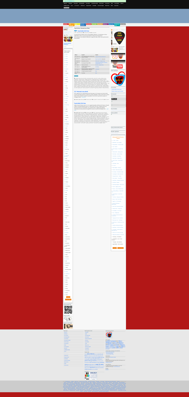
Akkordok (122, 3)
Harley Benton (67, 238)
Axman (66, 188)
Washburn (67, 167)
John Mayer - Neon (116, 163)
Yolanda (66, 115)
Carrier (66, 203)
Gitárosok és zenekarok (91, 381)
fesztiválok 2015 (94, 80)
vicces (86, 369)
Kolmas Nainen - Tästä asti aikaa (118, 144)
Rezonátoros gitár (72, 390)
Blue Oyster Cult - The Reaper (117, 220)
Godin (66, 147)
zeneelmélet (90, 369)
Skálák (90, 382)
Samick (66, 79)
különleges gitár (91, 364)
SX (65, 219)
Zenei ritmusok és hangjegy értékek (74, 383)
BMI (66, 198)
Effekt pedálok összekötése (81, 389)
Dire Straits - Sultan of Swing (117, 153)
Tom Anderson (67, 186)
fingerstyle (96, 357)
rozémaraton (88, 85)
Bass (66, 224)
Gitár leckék (94, 24)
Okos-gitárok (76, 3)
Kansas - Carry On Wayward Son (118, 188)
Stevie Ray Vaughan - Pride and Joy (118, 184)
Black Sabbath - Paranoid (117, 167)
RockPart (84, 85)
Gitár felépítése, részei (121, 389)
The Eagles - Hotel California (117, 241)
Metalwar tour (90, 83)
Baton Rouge (67, 160)
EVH (66, 213)
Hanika (66, 254)
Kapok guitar (67, 228)
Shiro (66, 71)
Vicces (72, 5)
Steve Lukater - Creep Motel (117, 178)
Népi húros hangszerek (113, 390)
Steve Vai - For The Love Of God (118, 232)
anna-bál (95, 78)
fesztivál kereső (88, 80)
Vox (66, 106)
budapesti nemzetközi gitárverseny (91, 114)
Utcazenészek (107, 3)
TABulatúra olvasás (77, 382)
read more (84, 97)
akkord (86, 354)
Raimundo (67, 265)
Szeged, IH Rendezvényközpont (100, 56)
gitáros (101, 359)
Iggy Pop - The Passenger (117, 201)
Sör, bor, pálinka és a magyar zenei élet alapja (95, 385)
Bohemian (66, 232)
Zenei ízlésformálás (120, 385)
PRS (66, 75)
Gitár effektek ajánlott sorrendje (96, 389)
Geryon (66, 111)
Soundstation (67, 290)
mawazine (75, 83)
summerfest (93, 85)
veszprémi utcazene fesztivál (103, 86)
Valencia (66, 151)
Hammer (66, 173)
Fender (66, 56)
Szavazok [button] (68, 297)
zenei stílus (93, 369)
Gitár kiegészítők (81, 3)
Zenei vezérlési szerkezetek (85, 382)
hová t (119, 342)
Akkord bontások (66, 383)
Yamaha (66, 62)
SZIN (101, 86)
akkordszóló (96, 354)
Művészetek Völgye (104, 83)
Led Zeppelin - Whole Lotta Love (118, 173)
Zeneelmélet (88, 24)
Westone (66, 205)
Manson (66, 132)
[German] (65, 29)
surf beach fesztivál (99, 85)
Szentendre (97, 69)
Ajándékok (65, 24)
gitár (99, 357)
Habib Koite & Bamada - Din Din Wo (118, 234)
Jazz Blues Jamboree (106, 81)
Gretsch (66, 77)
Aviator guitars (67, 248)
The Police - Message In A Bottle (118, 197)
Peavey (66, 288)
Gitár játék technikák (94, 3)
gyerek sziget (80, 81)
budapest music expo (95, 79)
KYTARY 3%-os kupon (115, 129)
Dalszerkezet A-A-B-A (105, 384)
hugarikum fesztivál (91, 81)
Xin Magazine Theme (123, 381)
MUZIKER (107, 369)
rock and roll (102, 366)
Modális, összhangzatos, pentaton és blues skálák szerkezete (102, 383)
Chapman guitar (67, 252)
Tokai (66, 92)
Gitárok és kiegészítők (83, 24)
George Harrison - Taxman (117, 176)
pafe (95, 84)
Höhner (66, 142)
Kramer (66, 125)
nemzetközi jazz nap (84, 84)
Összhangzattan (99, 382)
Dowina (66, 100)
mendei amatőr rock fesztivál (82, 83)
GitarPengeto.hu (67, 381)
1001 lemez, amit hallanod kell (95, 386)
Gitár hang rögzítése (113, 385)
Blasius (66, 275)
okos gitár (86, 366)
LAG (66, 192)
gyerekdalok (93, 360)
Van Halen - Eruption (116, 182)
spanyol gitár (88, 367)
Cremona (66, 73)
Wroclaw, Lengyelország (99, 64)
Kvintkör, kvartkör (105, 382)
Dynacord (66, 215)
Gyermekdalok (115, 384)
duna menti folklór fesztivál (95, 80)
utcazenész (102, 367)
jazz (95, 362)
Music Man (67, 104)
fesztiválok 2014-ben (77, 115)
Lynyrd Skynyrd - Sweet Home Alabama (117, 194)
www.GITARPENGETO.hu (69, 1)
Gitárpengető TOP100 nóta (116, 89)
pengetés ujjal (93, 366)
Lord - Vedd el (115, 146)
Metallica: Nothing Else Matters (118, 225)
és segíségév (113, 345)
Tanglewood (67, 273)
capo (91, 355)
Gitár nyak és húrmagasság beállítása (109, 388)
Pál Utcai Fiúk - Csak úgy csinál (118, 151)
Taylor (66, 109)
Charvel (66, 140)
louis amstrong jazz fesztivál (101, 82)
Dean (66, 158)
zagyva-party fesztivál (98, 87)
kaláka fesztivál (77, 82)
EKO (66, 241)
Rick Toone (67, 149)
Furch (66, 128)
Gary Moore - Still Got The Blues (118, 227)
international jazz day (98, 81)
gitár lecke (97, 359)
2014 (94, 112)
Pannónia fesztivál (97, 119)
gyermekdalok (99, 360)
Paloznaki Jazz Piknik (100, 84)
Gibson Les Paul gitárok (96, 390)
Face (66, 134)
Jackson (66, 64)
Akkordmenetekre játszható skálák (90, 384)
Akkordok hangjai (115, 382)
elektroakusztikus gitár (99, 355)
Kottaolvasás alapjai (70, 382)
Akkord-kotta (107, 5)
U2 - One (114, 165)
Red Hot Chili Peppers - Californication (116, 204)
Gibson (66, 54)
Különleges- (70, 3)
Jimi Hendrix (98, 362)
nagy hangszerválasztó (101, 118)
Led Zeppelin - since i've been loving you (117, 239)
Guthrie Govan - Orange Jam (117, 208)
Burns (66, 234)
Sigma (66, 94)
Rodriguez (67, 138)
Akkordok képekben (122, 382)
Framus (66, 98)
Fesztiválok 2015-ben (83, 31)
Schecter (66, 169)
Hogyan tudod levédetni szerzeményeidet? (83, 386)
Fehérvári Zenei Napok (77, 80)
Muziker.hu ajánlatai (114, 133)
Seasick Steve (67, 236)
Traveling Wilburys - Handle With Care (117, 191)
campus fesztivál (81, 80)
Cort (66, 66)
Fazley (66, 280)
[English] (64, 29)
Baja (96, 71)
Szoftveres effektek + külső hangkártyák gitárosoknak (109, 389)
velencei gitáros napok (94, 86)
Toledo (66, 294)
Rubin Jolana (67, 222)
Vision (66, 85)
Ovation (66, 190)
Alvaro (66, 153)
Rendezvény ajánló (117, 24)
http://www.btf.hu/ (98, 59)
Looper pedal (88, 389)
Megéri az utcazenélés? (106, 385)
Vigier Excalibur (67, 207)
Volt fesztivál (91, 87)
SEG (66, 196)
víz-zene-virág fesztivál (78, 87)
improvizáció (92, 362)
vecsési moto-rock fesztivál (85, 86)
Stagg (66, 171)
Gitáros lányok (101, 3)
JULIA (66, 286)
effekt (95, 355)
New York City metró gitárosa (104, 390)
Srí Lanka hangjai (70, 385)
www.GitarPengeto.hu (116, 366)
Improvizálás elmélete (88, 383)
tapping (96, 367)
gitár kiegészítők (91, 359)
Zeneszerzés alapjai (101, 5)
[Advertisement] (94, 16)
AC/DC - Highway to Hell (117, 186)
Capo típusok (86, 388)
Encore (66, 179)
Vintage (66, 87)
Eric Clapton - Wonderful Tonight (118, 171)
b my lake (99, 78)
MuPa (94, 364)
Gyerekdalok (100, 24)
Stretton (66, 81)
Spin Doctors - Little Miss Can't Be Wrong (118, 223)
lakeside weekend (93, 82)
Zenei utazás (122, 24)
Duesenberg (67, 277)
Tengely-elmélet (98, 384)
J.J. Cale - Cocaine (115, 140)
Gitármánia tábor (103, 80)
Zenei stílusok (88, 3)
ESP (66, 83)
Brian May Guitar (68, 269)
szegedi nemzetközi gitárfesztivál (82, 86)
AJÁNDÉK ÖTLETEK (66, 5)
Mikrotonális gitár (66, 390)
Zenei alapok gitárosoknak (116, 386)
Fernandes (67, 123)
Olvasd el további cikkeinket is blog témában (82, 387)
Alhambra (67, 177)
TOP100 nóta (83, 5)
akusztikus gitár (100, 354)
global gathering (93, 115)
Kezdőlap (72, 381)
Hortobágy (97, 66)
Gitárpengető (80, 32)
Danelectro (67, 258)
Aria (66, 175)
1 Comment (107, 99)
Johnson (66, 284)
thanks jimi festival (106, 86)
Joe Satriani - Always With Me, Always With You (117, 230)
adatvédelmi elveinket (112, 357)
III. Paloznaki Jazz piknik (81, 91)
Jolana (66, 144)
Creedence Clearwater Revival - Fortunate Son (117, 215)
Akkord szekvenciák (95, 391)
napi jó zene (100, 364)
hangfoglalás (85, 81)
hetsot (114, 341)
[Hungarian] (66, 29)
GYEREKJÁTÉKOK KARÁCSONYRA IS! (118, 110)
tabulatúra (92, 367)
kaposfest (82, 82)
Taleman (66, 181)
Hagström (67, 121)
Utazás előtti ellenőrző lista (77, 385)
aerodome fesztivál (90, 78)
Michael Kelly (67, 263)
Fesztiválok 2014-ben (80, 103)
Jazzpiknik (95, 99)
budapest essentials (88, 79)
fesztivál (83, 80)
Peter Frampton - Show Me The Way (117, 149)
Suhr (66, 260)
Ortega (66, 271)
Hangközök (94, 382)
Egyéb (86, 333)
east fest (101, 80)
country (93, 355)
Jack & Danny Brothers (67, 246)
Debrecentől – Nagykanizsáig (100, 61)
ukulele (99, 367)
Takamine (66, 136)
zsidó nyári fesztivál (105, 87)
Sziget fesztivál (97, 86)
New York (65, 385)
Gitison (66, 282)
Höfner (66, 90)
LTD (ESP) (67, 96)
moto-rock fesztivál (97, 83)
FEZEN (98, 80)
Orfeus (66, 162)
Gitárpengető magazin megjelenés (104, 391)
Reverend (66, 256)
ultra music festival (77, 86)
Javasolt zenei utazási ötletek (110, 352)
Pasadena (67, 211)
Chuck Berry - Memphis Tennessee (118, 180)
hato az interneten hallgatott (115, 346)
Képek (112, 3)
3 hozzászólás (94, 32)
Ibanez (66, 58)
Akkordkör (110, 382)
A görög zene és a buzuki (79, 388)
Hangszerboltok (88, 5)
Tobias (66, 130)
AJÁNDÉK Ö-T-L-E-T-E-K (93, 387)
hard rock (88, 362)
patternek (89, 366)
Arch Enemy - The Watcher (117, 236)
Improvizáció (116, 5)
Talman (66, 267)
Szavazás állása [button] (68, 299)
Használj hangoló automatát (72, 389)
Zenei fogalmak (116, 3)
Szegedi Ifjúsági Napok (94, 120)
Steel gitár (77, 390)
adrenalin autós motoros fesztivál (80, 78)
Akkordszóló (82, 383)
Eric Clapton (92, 357)
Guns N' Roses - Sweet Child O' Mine (117, 161)
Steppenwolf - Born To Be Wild (118, 217)
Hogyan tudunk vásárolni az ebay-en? (106, 386)
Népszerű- (65, 3)
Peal (66, 217)
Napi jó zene (111, 24)
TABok (112, 5)
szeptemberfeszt (91, 86)
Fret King (66, 117)
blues (86, 356)
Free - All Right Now (116, 212)
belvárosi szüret (81, 79)
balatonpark (76, 79)
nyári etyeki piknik (91, 84)
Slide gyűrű (81, 390)
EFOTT (105, 80)
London (124, 384)
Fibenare (66, 226)
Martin (66, 60)
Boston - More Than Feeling (117, 199)
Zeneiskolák (94, 5)
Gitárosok (105, 24)
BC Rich (66, 183)
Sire (66, 113)
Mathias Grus (67, 250)
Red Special (67, 243)
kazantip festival (87, 82)
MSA (66, 119)
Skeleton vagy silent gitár (88, 390)
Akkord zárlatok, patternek (80, 384)
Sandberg (66, 209)
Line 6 (66, 230)
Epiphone (66, 68)
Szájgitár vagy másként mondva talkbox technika (96, 388)
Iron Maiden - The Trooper (117, 210)
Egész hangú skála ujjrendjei (71, 384)
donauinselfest (87, 80)
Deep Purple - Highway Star (117, 158)
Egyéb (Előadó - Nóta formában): (118, 244)
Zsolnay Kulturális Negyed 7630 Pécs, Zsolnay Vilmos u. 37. (101, 63)
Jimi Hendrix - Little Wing (117, 156)
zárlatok (96, 369)
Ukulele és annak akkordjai (71, 388)
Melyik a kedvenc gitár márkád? (117, 91)
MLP (66, 200)
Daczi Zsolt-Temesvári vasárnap (118, 206)
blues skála (88, 355)
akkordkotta (90, 354)
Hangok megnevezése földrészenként (110, 381)
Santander (67, 164)
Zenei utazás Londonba (109, 353)
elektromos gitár (87, 357)
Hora (66, 102)
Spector (66, 292)
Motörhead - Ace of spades (117, 142)
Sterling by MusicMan (66, 156)
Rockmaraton (80, 85)
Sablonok (111, 384)
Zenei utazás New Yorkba (110, 354)
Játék (76, 24)
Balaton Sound (103, 78)
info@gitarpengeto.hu (109, 362)
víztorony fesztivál (86, 87)
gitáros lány (88, 360)
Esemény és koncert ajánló (83, 381)
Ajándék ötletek (107, 387)
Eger (96, 73)
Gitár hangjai (102, 381)
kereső (78, 117)
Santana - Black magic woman (117, 169)
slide (85, 367)
